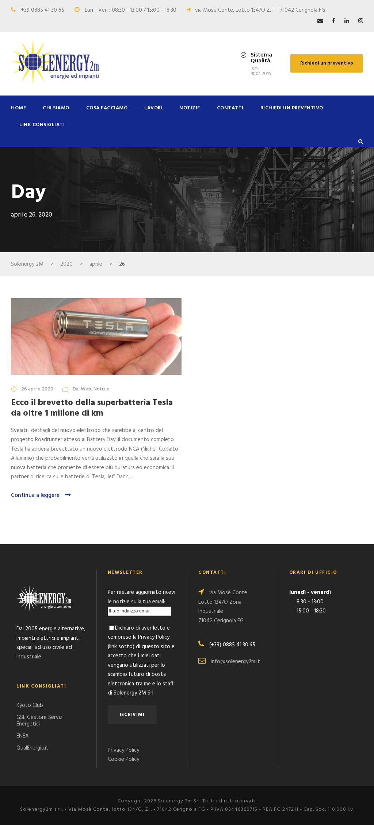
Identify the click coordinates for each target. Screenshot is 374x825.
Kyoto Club (29, 705)
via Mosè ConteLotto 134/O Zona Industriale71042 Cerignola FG (222, 606)
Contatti (230, 108)
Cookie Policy (123, 759)
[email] (320, 21)
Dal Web (82, 389)
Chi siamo (56, 108)
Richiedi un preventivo (326, 63)
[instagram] (360, 21)
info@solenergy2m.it (235, 661)
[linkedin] (346, 21)
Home (18, 108)
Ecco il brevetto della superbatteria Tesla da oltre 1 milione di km (92, 408)
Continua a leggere (35, 495)
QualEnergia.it (32, 748)
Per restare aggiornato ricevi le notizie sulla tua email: (141, 597)
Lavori (153, 108)
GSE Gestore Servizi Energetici (40, 720)
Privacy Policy (123, 750)
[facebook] (333, 21)
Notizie (189, 108)
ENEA (22, 736)
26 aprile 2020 (37, 389)
